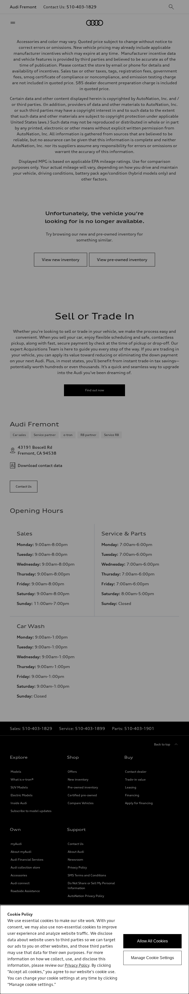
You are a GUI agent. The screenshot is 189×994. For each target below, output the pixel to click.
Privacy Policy (77, 966)
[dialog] (94, 949)
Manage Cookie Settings (152, 958)
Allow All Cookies (152, 941)
